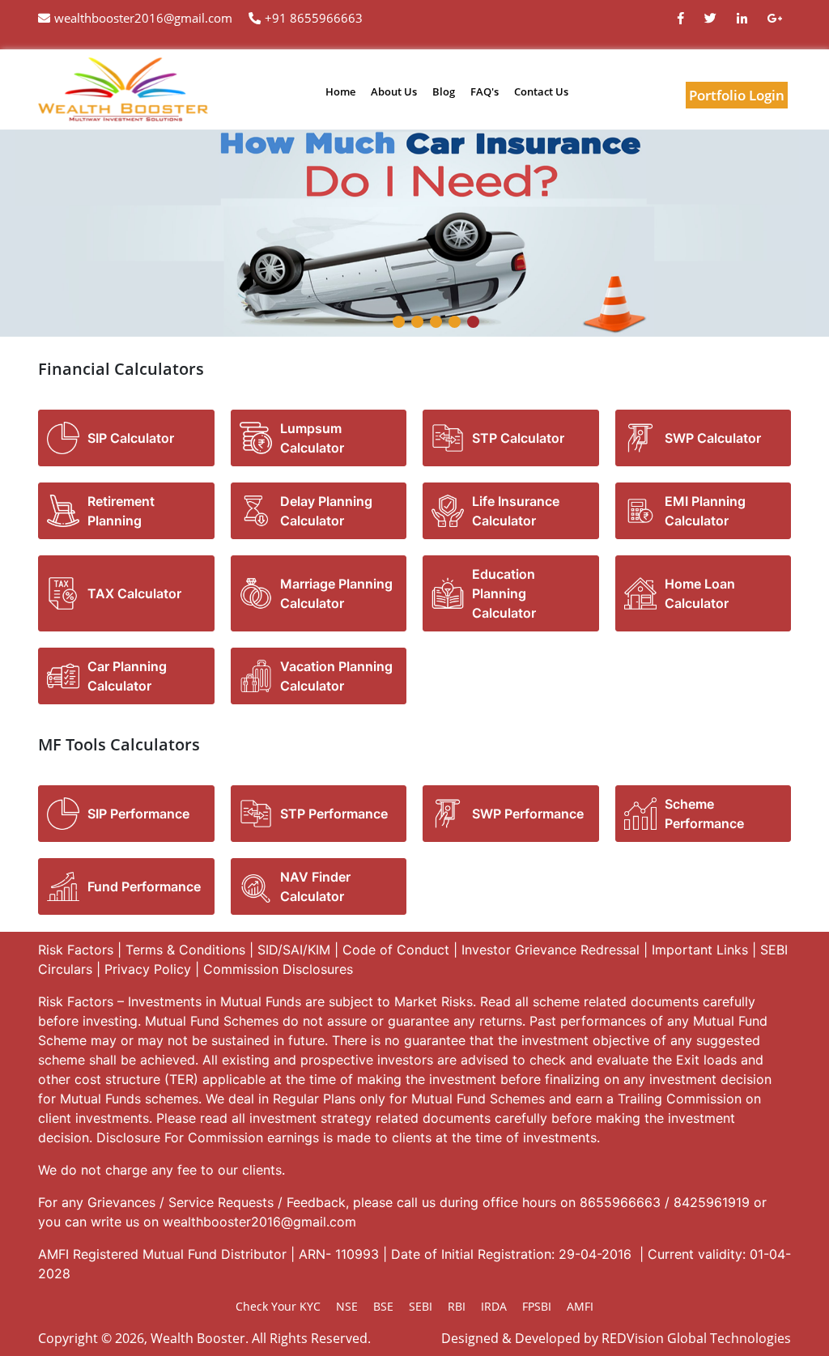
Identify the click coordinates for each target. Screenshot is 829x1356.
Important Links (700, 950)
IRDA (494, 1306)
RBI (457, 1306)
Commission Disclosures (278, 969)
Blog (443, 91)
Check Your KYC (278, 1306)
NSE (347, 1306)
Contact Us (541, 91)
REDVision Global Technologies (696, 1338)
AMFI (580, 1306)
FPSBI (536, 1306)
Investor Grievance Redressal (550, 950)
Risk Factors (75, 950)
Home (340, 91)
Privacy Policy (147, 969)
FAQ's (484, 91)
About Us (394, 91)
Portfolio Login (736, 95)
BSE (383, 1306)
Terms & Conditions (185, 950)
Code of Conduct (395, 950)
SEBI (420, 1306)
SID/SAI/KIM (293, 950)
